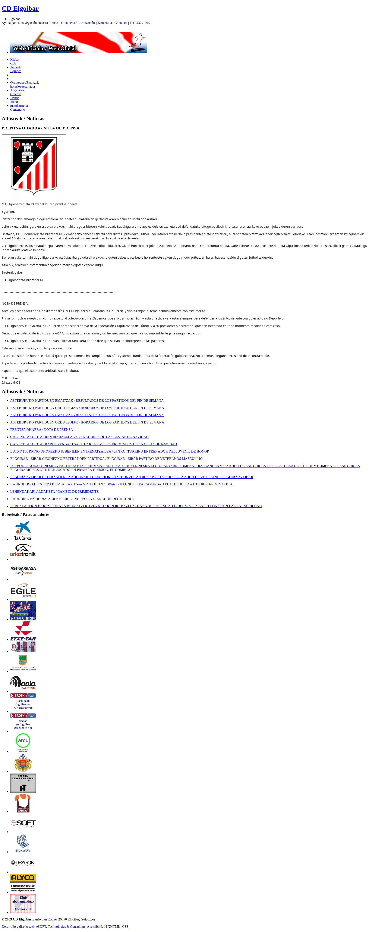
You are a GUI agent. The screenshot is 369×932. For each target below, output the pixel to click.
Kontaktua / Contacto (112, 23)
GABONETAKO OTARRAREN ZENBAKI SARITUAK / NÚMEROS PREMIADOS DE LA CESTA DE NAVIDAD (93, 444)
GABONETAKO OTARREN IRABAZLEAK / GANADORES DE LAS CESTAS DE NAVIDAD (79, 437)
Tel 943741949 (140, 23)
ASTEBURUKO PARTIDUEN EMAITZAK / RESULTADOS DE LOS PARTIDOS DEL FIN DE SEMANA (87, 400)
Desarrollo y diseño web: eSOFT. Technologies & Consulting (44, 926)
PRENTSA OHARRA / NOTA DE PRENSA (41, 429)
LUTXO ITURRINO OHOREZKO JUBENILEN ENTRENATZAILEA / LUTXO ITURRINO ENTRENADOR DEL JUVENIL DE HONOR (109, 451)
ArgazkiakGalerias (17, 92)
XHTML (114, 926)
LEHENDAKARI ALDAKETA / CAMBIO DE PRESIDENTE (54, 491)
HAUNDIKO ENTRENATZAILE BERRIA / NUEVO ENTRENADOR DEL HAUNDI (72, 499)
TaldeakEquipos (15, 69)
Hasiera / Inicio (48, 23)
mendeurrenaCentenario (19, 107)
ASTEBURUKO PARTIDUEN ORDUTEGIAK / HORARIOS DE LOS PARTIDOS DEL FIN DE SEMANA (87, 408)
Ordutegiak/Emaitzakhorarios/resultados (24, 84)
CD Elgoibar (20, 8)
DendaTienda (14, 100)
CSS (125, 926)
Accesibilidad (96, 926)
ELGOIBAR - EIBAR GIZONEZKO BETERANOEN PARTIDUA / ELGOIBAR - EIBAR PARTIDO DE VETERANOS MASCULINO (106, 458)
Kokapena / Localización (78, 23)
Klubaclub (14, 61)
